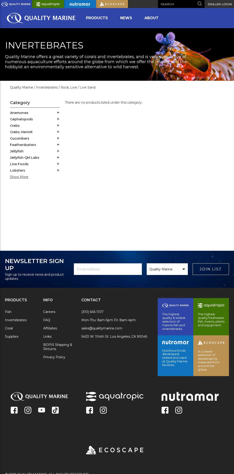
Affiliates (50, 328)
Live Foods (19, 164)
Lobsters (17, 170)
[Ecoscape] (109, 450)
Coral (9, 328)
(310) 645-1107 (92, 312)
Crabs (15, 126)
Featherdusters (23, 145)
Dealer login (220, 4)
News (126, 18)
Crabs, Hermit (21, 132)
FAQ (46, 320)
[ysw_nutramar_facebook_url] (165, 410)
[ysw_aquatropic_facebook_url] (89, 410)
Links (47, 336)
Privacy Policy (54, 357)
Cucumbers (19, 138)
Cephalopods (21, 119)
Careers (49, 312)
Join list (211, 269)
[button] (58, 113)
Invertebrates (16, 320)
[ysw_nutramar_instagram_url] (178, 410)
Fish (8, 312)
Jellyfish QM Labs (24, 158)
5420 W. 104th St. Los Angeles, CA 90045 (114, 336)
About (151, 18)
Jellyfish (17, 151)
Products (97, 18)
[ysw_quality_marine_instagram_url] (27, 410)
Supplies (11, 336)
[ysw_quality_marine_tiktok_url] (55, 410)
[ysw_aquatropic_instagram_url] (103, 410)
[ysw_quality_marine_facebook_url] (14, 410)
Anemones (19, 113)
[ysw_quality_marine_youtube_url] (41, 410)
